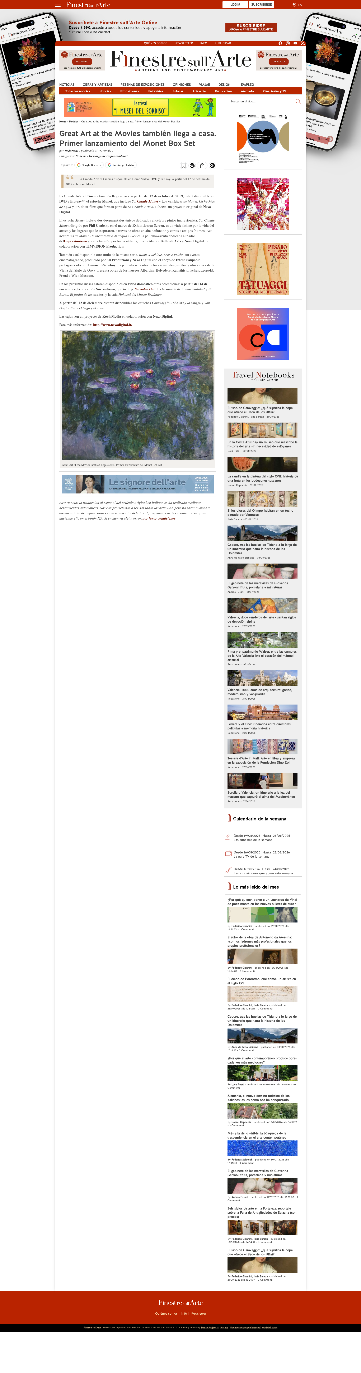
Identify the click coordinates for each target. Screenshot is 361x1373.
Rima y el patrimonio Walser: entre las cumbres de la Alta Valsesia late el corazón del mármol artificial (262, 655)
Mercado (247, 91)
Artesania (199, 91)
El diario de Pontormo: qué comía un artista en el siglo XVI (262, 981)
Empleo (247, 85)
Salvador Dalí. (145, 289)
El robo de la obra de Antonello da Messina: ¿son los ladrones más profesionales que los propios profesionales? (260, 941)
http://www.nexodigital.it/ (112, 324)
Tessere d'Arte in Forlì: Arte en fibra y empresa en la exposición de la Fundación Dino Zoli (261, 760)
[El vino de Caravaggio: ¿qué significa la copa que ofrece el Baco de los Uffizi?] (262, 396)
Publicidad (223, 43)
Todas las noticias (77, 91)
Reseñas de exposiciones (142, 85)
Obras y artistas (97, 85)
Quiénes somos (155, 43)
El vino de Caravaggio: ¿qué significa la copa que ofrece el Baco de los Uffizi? (260, 410)
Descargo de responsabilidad (108, 156)
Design (224, 85)
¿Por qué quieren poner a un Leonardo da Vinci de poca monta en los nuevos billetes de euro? (262, 902)
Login (235, 5)
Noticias (66, 85)
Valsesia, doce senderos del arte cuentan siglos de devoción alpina (262, 619)
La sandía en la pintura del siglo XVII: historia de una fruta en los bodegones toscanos (263, 478)
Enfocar (178, 91)
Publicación (223, 91)
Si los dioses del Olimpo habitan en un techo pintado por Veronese (260, 512)
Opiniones (182, 85)
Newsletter (184, 43)
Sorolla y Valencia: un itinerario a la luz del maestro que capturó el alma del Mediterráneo (261, 794)
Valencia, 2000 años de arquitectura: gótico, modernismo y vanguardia (260, 692)
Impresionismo (75, 241)
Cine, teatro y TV (274, 91)
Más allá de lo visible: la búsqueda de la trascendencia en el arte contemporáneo (257, 1135)
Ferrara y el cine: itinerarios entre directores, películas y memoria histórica (259, 726)
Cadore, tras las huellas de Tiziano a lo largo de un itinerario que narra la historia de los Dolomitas (262, 549)
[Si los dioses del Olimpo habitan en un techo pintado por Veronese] (262, 499)
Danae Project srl (210, 1327)
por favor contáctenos (159, 518)
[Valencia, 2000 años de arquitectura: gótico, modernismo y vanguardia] (262, 678)
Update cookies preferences (245, 1327)
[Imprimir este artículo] (192, 166)
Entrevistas (155, 91)
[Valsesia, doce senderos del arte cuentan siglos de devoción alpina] (262, 606)
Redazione (72, 151)
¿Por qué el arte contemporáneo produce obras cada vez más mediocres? (262, 1060)
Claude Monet (147, 201)
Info (203, 43)
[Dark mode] (212, 167)
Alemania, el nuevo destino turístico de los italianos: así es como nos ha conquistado (259, 1098)
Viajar (204, 85)
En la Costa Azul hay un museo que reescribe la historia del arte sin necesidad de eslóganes (262, 444)
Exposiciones (129, 91)
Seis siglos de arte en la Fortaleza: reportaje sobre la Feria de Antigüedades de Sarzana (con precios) (262, 1212)
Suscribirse (261, 5)
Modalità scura (269, 1327)
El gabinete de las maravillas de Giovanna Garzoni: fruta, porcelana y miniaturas (258, 585)
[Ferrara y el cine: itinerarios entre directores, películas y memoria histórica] (262, 713)
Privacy (224, 1327)
